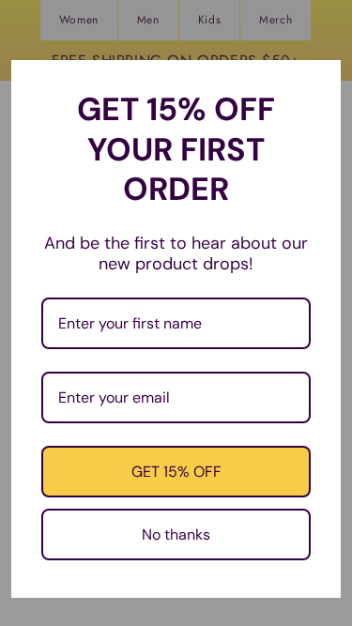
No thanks (176, 534)
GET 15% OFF (176, 471)
